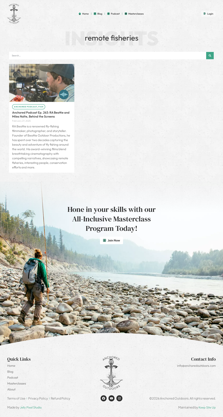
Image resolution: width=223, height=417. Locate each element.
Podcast (12, 377)
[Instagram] (119, 398)
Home (11, 365)
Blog (10, 371)
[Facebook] (104, 398)
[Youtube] (111, 398)
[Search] (210, 55)
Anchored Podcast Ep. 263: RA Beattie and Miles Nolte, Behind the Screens (40, 114)
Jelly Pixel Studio (31, 407)
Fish (40, 107)
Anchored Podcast (25, 107)
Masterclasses (16, 383)
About (11, 389)
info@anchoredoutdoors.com (196, 365)
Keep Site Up (207, 407)
